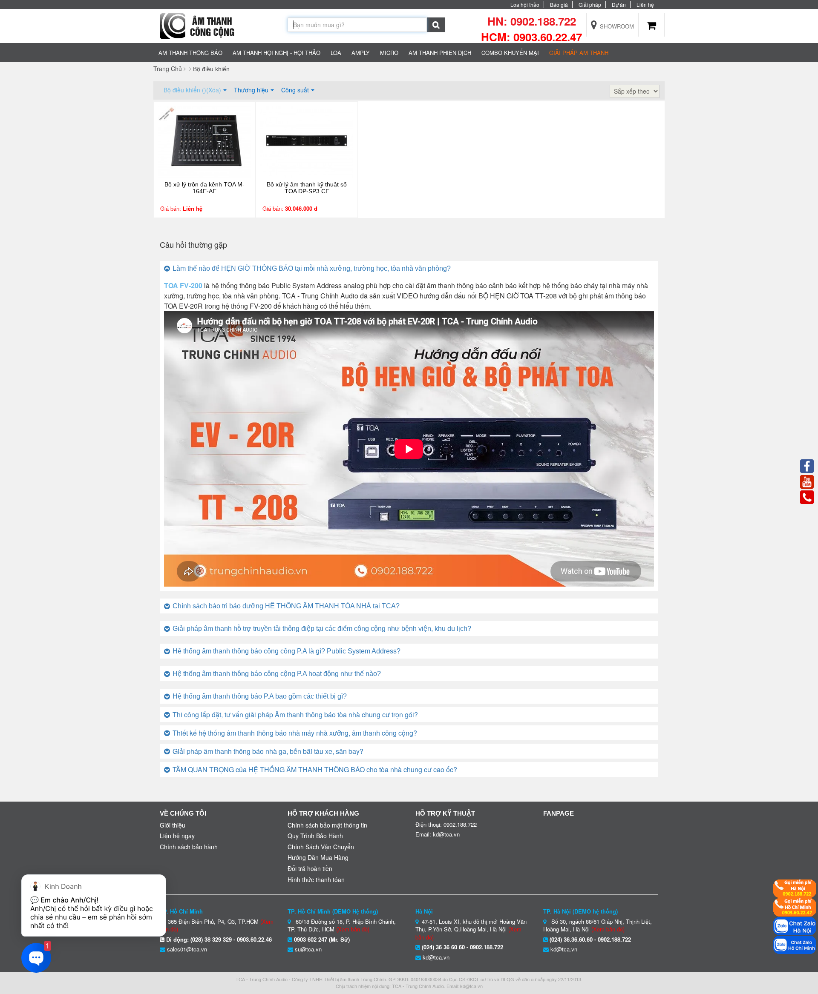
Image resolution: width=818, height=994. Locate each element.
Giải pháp (590, 4)
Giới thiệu (172, 825)
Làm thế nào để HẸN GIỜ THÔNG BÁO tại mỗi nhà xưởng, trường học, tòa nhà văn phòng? (312, 268)
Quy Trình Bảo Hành (315, 835)
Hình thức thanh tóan (316, 879)
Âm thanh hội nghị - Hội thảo (276, 53)
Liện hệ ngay (177, 835)
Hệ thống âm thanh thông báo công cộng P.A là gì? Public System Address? (286, 651)
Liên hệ (645, 4)
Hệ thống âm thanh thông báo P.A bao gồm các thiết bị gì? (260, 696)
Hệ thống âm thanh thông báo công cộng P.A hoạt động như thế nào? (277, 673)
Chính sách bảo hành (189, 846)
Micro (389, 53)
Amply (360, 53)
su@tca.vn (308, 949)
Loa (336, 53)
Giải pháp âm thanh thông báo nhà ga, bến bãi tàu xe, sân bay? (268, 751)
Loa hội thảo (524, 4)
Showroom (616, 26)
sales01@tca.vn (187, 949)
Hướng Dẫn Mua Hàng (318, 857)
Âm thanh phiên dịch (440, 53)
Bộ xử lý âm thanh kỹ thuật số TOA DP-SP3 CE (307, 188)
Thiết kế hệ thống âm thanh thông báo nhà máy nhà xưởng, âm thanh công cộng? (295, 733)
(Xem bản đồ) (352, 929)
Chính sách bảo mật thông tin (327, 825)
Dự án (619, 4)
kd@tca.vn (436, 957)
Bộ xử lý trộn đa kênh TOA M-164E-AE (204, 188)
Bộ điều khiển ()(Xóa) (192, 90)
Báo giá (559, 4)
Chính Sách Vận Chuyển (321, 846)
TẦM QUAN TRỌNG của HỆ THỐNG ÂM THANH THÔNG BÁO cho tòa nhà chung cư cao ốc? (315, 769)
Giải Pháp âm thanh (578, 53)
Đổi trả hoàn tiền (310, 868)
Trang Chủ (167, 68)
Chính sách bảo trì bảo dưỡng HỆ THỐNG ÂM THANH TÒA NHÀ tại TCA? (286, 606)
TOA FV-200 (183, 285)
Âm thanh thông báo (190, 53)
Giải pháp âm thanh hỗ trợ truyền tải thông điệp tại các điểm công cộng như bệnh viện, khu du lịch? (322, 628)
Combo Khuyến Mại (510, 53)
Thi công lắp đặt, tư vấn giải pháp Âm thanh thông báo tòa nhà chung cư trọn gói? (295, 714)
